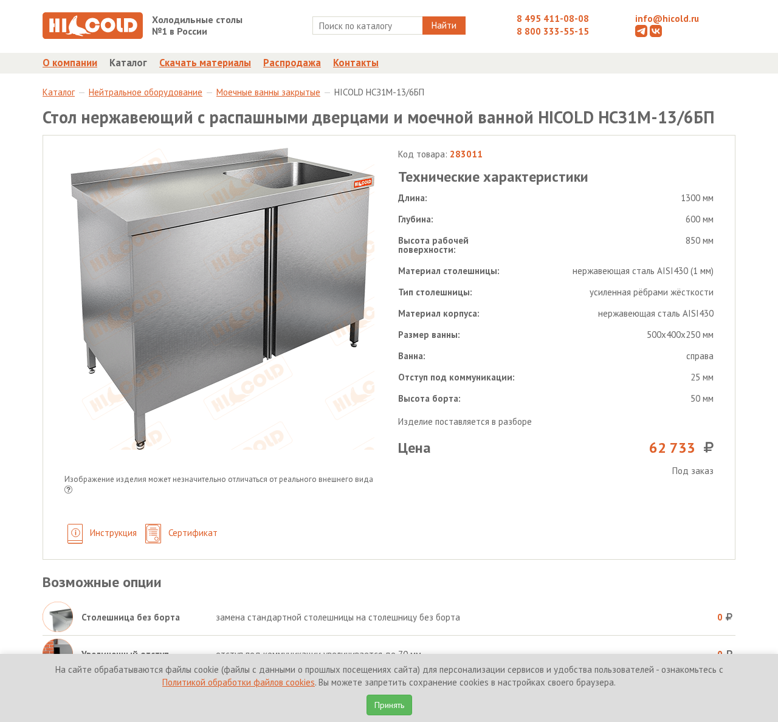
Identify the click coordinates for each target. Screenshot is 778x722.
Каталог (128, 62)
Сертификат (192, 532)
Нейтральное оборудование (145, 92)
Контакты (356, 62)
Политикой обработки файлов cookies (238, 682)
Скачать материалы (205, 62)
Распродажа (292, 62)
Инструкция (112, 532)
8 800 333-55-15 (553, 31)
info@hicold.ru (667, 18)
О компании (70, 62)
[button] (68, 491)
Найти (444, 25)
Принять (389, 705)
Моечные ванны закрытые (268, 92)
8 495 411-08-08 (553, 18)
